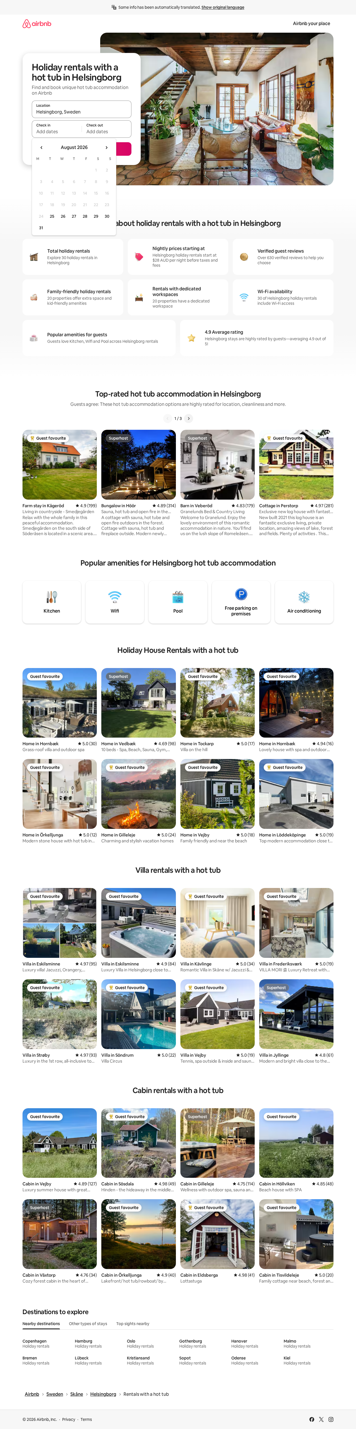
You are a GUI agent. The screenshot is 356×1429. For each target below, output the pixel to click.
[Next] (188, 418)
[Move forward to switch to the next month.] (106, 147)
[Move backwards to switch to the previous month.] (41, 147)
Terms (86, 1419)
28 (85, 216)
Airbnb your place (311, 23)
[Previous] (167, 418)
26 (63, 216)
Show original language (222, 7)
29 (96, 216)
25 (52, 216)
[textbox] (56, 131)
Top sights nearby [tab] (132, 1323)
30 (107, 216)
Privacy (68, 1419)
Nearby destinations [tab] (41, 1323)
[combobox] (81, 111)
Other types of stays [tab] (88, 1323)
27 (74, 216)
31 (41, 227)
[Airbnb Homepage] (37, 23)
